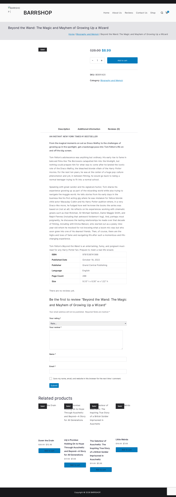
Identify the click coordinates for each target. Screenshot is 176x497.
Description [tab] (64, 129)
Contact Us (141, 12)
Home (106, 12)
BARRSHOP (38, 13)
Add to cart (122, 60)
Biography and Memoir (87, 34)
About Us (117, 12)
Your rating (55, 318)
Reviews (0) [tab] (114, 129)
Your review (55, 327)
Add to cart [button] (49, 451)
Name (52, 354)
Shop (153, 12)
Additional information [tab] (89, 129)
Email (52, 366)
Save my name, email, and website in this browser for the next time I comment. (87, 378)
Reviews (129, 12)
